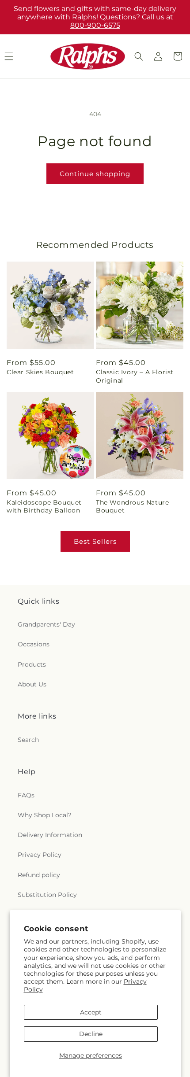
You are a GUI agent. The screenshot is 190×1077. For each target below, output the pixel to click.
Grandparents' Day (46, 624)
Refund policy (39, 875)
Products (32, 664)
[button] (138, 56)
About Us (32, 684)
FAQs (26, 795)
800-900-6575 (95, 25)
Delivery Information (50, 835)
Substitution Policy (47, 895)
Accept (91, 1012)
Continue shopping (95, 174)
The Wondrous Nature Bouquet (132, 506)
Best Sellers (95, 541)
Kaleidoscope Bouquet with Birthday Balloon (44, 506)
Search (28, 740)
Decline (91, 1034)
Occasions (33, 644)
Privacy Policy (39, 855)
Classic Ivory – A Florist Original (135, 376)
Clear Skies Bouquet (40, 372)
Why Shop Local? (45, 815)
